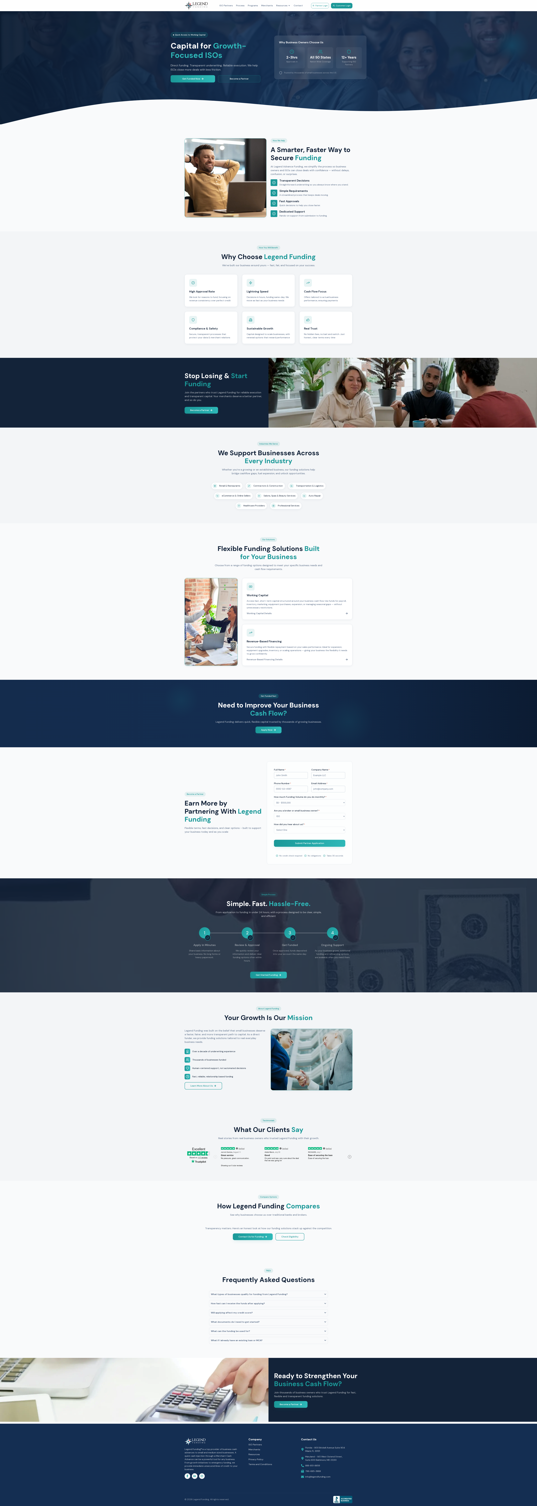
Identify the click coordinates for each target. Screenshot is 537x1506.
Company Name (320, 770)
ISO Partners (255, 1444)
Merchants (254, 1449)
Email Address (319, 783)
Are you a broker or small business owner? (297, 811)
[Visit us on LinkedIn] (194, 1476)
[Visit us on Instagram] (202, 1476)
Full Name (280, 770)
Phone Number (282, 783)
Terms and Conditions (260, 1464)
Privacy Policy (256, 1459)
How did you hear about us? (289, 824)
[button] (289, 1236)
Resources (254, 1454)
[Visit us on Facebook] (187, 1476)
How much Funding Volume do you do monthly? (300, 797)
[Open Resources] (289, 5)
